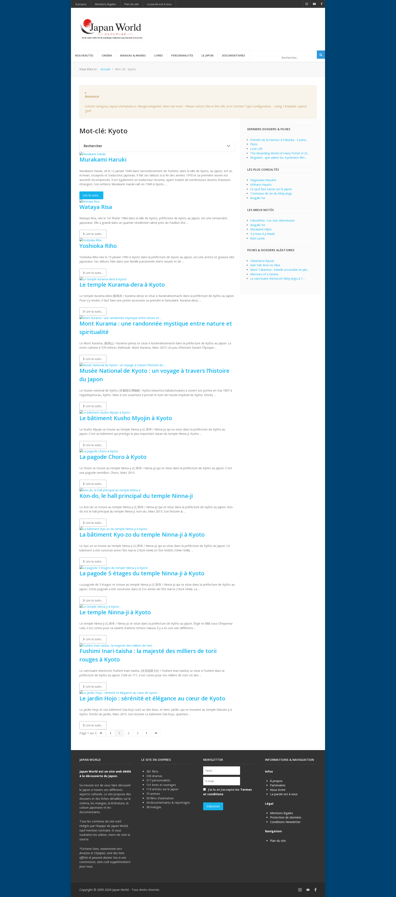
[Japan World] (111, 29)
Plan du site (278, 841)
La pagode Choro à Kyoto (112, 457)
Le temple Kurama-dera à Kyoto (122, 284)
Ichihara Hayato (261, 184)
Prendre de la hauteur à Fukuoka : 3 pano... (279, 140)
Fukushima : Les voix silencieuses (272, 220)
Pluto (253, 144)
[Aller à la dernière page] (156, 733)
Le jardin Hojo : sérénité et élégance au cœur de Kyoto (152, 698)
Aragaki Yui (257, 198)
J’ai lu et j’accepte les (227, 792)
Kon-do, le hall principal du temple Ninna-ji (136, 496)
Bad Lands (257, 238)
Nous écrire (277, 790)
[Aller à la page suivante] (147, 733)
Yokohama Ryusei (262, 261)
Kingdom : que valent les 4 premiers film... (278, 157)
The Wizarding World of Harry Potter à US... (279, 153)
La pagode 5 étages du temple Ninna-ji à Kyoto (141, 573)
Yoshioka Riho (98, 246)
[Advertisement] (241, 22)
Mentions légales (281, 813)
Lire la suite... (91, 195)
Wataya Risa (95, 207)
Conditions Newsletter (285, 822)
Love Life (256, 149)
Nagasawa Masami (263, 180)
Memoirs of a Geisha (264, 274)
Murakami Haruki (102, 159)
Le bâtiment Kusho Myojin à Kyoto (125, 418)
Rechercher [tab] (93, 146)
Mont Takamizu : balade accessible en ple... (279, 270)
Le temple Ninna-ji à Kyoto (115, 612)
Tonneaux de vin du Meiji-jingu (271, 193)
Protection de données (285, 817)
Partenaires (277, 785)
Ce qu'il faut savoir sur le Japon (271, 189)
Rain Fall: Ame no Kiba (265, 265)
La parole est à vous (284, 794)
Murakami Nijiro (261, 229)
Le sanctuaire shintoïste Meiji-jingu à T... (277, 278)
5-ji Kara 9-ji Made (262, 234)
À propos (276, 781)
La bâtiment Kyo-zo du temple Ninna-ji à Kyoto (142, 534)
